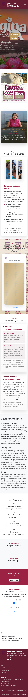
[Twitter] (10, 659)
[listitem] (8, 169)
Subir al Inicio (14, 580)
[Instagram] (12, 659)
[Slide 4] (17, 101)
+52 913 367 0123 (7, 683)
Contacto (3, 672)
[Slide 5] (19, 101)
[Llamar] (14, 610)
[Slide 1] (9, 101)
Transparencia (5, 670)
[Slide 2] (11, 101)
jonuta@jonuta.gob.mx (9, 685)
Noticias (3, 668)
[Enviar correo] (14, 603)
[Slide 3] (14, 101)
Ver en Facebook (14, 307)
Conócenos (14, 43)
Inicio (2, 665)
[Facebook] (8, 659)
